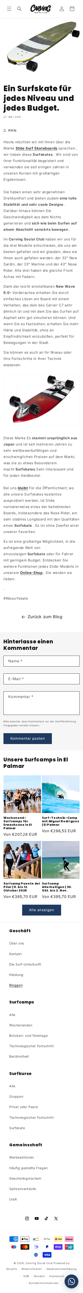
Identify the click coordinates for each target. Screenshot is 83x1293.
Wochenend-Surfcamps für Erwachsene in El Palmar (17, 823)
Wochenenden (21, 1025)
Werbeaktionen (21, 1157)
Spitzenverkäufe (22, 1189)
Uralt (13, 1199)
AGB (26, 1276)
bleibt (23, 488)
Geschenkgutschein (25, 1178)
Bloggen (16, 985)
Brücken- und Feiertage (28, 1036)
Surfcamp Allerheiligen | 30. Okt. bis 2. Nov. (57, 887)
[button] (9, 9)
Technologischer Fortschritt (31, 1046)
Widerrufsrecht (31, 1269)
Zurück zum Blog (45, 616)
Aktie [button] (12, 130)
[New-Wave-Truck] (41, 399)
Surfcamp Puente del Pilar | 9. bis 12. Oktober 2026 (21, 887)
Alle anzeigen (41, 910)
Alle (12, 1015)
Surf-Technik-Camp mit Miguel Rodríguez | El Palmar (60, 821)
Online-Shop (31, 572)
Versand (39, 1276)
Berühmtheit (19, 1056)
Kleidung (16, 975)
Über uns (16, 943)
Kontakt (15, 954)
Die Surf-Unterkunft (25, 964)
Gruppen (16, 1096)
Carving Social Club (39, 1263)
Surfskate (17, 1128)
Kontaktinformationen (44, 1283)
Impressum (56, 1276)
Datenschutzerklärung (62, 1269)
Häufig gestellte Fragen (28, 1168)
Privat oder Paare (23, 1107)
